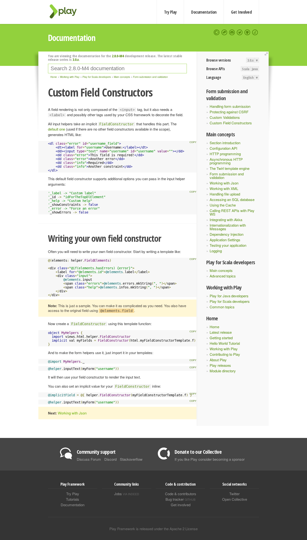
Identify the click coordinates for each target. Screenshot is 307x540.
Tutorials (72, 499)
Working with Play (224, 348)
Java (255, 68)
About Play (218, 359)
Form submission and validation (227, 175)
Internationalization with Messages (228, 227)
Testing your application (228, 245)
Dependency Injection (226, 234)
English (248, 77)
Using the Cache (223, 204)
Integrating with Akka (226, 219)
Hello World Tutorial (225, 343)
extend (267, 54)
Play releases (220, 365)
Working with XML (224, 188)
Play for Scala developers (230, 301)
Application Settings (225, 239)
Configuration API (223, 148)
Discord (110, 459)
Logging (216, 250)
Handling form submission (230, 106)
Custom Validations (225, 117)
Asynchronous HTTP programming (226, 161)
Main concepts (221, 270)
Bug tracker (180, 499)
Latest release (221, 332)
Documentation (203, 12)
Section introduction (225, 142)
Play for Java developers (229, 295)
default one (56, 129)
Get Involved (241, 12)
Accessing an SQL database (232, 199)
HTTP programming (225, 153)
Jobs (126, 493)
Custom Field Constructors (231, 122)
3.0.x (250, 60)
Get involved (180, 504)
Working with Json (224, 182)
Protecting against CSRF (229, 111)
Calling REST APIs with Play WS (232, 212)
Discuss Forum (89, 459)
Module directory (223, 370)
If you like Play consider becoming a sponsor (210, 459)
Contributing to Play (225, 354)
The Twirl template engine (229, 168)
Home (214, 326)
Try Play (170, 12)
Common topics (222, 306)
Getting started (221, 337)
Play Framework (66, 11)
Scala (245, 68)
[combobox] (117, 68)
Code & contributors (180, 493)
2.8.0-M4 (118, 55)
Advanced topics (223, 275)
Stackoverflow (131, 459)
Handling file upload (225, 193)
